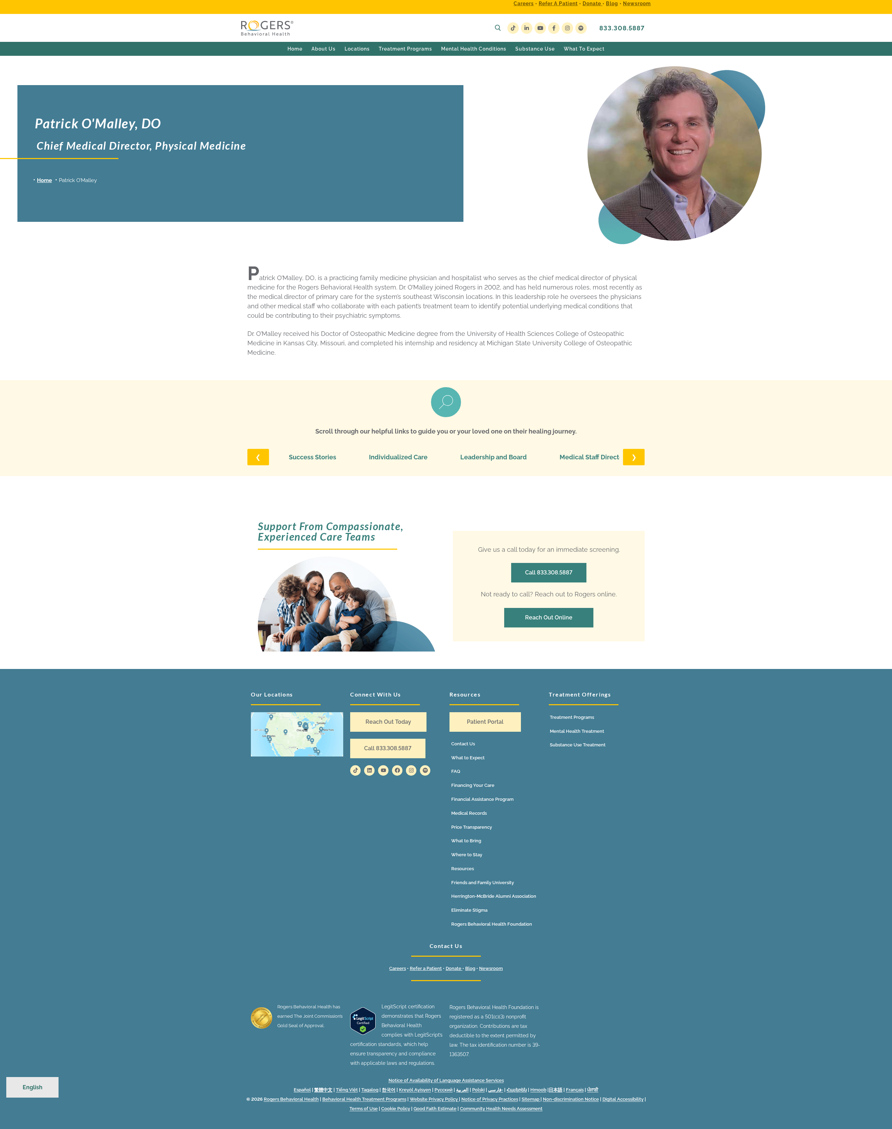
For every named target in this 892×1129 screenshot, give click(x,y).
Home (44, 180)
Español (302, 1089)
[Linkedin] (369, 770)
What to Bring (466, 840)
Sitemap (531, 1099)
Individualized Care (398, 457)
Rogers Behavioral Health (291, 1099)
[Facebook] (554, 28)
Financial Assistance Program (482, 799)
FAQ (455, 771)
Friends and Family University (482, 882)
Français (575, 1089)
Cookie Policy (395, 1108)
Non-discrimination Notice (571, 1099)
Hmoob (538, 1089)
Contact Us (463, 743)
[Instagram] (567, 28)
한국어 (388, 1089)
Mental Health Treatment (577, 731)
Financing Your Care (472, 785)
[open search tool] (498, 28)
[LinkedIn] (526, 28)
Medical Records (469, 813)
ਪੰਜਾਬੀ (592, 1089)
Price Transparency (471, 827)
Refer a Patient (558, 3)
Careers (524, 3)
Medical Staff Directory (594, 457)
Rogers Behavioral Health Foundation (491, 924)
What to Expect (468, 757)
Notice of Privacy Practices (489, 1099)
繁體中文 (323, 1089)
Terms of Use (363, 1108)
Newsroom (637, 3)
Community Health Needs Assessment (501, 1108)
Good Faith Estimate (435, 1108)
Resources (462, 868)
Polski (478, 1089)
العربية (462, 1089)
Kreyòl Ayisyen (415, 1089)
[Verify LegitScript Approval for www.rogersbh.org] (363, 1033)
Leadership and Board (493, 457)
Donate (592, 3)
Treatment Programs (572, 717)
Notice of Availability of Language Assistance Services (446, 1080)
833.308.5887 (622, 28)
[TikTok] (513, 28)
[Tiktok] (355, 770)
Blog (612, 3)
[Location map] (297, 734)
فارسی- (495, 1089)
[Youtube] (540, 28)
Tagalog (369, 1089)
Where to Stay (466, 854)
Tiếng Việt (347, 1089)
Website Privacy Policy (434, 1099)
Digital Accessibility (623, 1099)
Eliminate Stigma (469, 910)
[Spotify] (581, 28)
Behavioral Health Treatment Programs (364, 1099)
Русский (444, 1089)
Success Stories (312, 457)
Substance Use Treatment (578, 744)
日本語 (555, 1089)
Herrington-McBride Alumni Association (493, 896)
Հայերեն (517, 1089)
